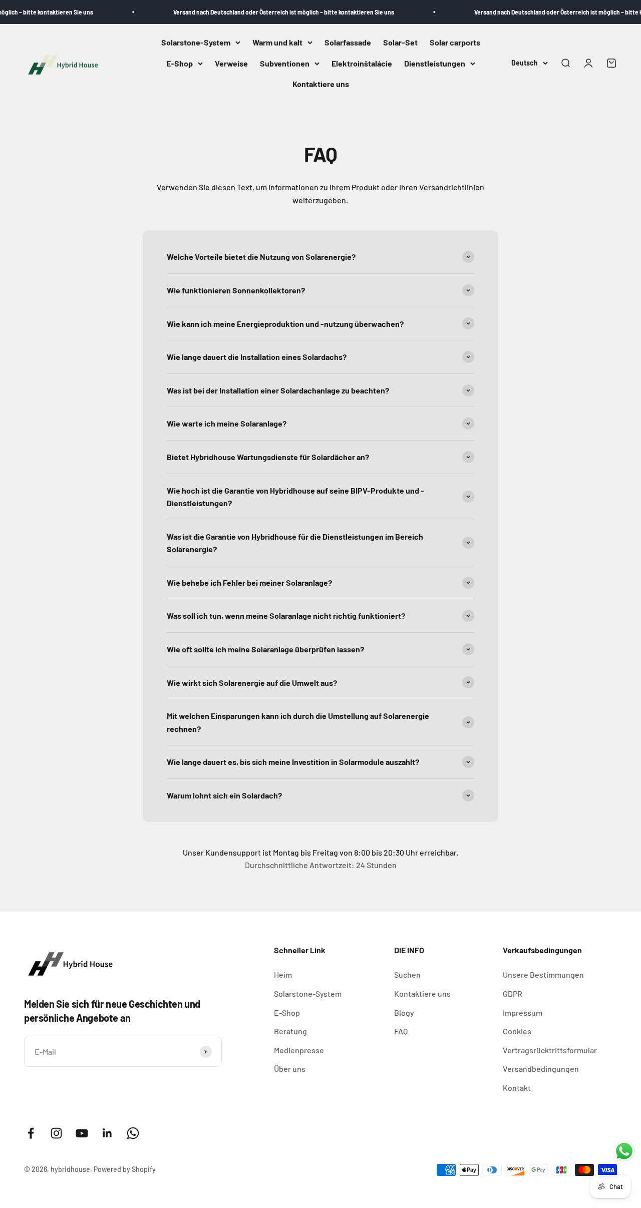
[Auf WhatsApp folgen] (133, 1133)
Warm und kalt (277, 42)
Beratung (290, 1031)
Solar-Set (400, 42)
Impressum (522, 1012)
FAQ (401, 1031)
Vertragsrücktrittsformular (550, 1050)
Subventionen (284, 63)
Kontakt (517, 1087)
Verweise (231, 63)
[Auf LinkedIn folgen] (107, 1133)
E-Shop (179, 63)
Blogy (404, 1012)
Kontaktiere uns (320, 84)
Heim (283, 974)
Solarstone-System (195, 42)
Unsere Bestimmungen (543, 974)
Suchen (407, 974)
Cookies (517, 1031)
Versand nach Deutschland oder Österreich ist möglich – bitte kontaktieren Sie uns (269, 12)
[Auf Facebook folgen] (31, 1133)
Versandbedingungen (541, 1068)
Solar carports (455, 42)
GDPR (512, 993)
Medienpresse (299, 1050)
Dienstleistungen (434, 63)
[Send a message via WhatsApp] (624, 1151)
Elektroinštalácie (362, 63)
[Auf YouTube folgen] (82, 1133)
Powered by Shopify (125, 1169)
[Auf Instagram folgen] (56, 1133)
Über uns (289, 1068)
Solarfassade (348, 42)
